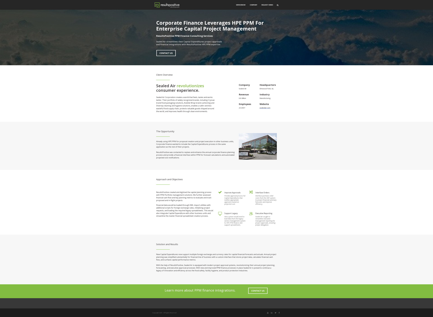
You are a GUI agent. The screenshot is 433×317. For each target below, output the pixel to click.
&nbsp (166, 53)
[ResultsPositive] (170, 5)
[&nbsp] (166, 53)
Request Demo (267, 5)
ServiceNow (240, 5)
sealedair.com (265, 108)
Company (253, 5)
